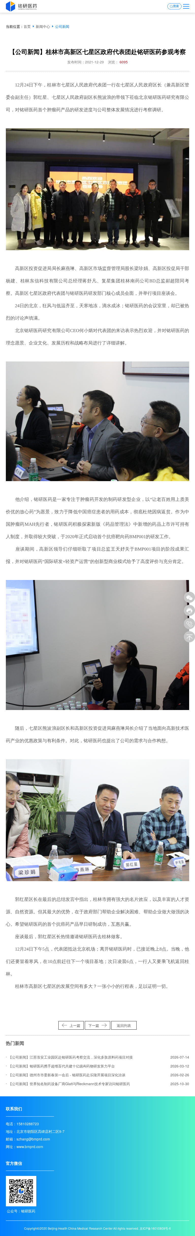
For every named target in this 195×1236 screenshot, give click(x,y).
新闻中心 (43, 26)
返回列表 (124, 1025)
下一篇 (93, 1025)
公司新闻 (62, 26)
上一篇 (75, 1025)
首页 (27, 26)
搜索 (176, 6)
